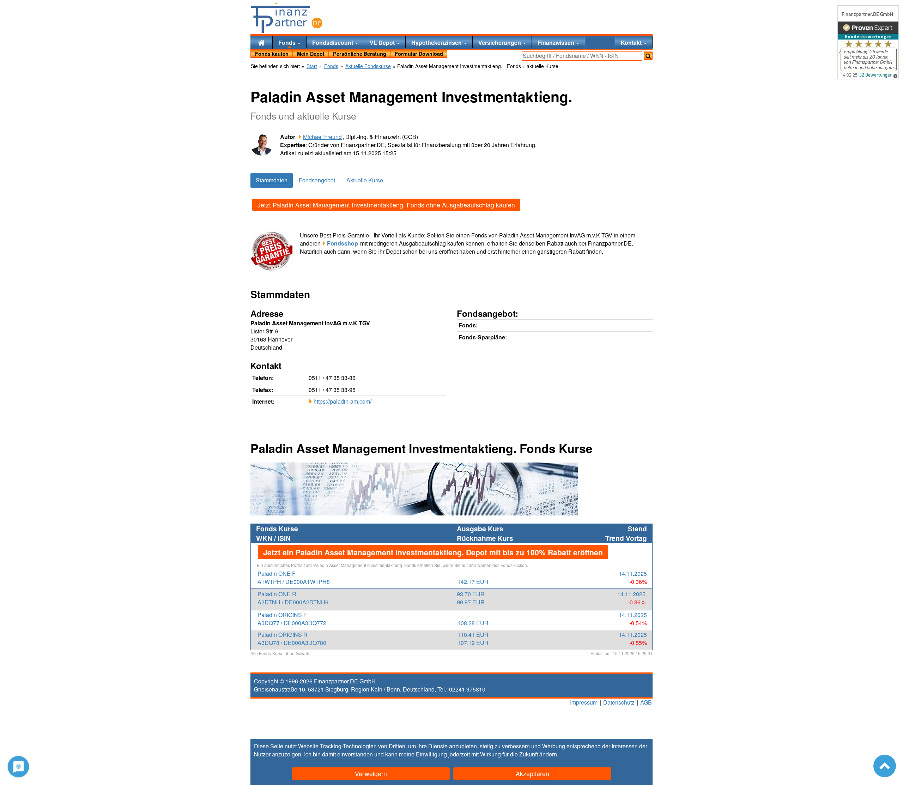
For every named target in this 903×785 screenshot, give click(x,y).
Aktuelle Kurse (364, 180)
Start (312, 66)
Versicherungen (500, 42)
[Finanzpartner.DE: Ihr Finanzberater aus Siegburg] (286, 18)
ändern (548, 754)
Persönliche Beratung (359, 53)
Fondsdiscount (333, 42)
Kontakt (632, 42)
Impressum (584, 702)
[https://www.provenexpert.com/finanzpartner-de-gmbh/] (868, 42)
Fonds (287, 42)
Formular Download (419, 53)
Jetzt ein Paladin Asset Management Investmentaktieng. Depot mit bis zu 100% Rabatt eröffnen (433, 552)
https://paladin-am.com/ (342, 401)
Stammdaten (271, 180)
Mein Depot (311, 53)
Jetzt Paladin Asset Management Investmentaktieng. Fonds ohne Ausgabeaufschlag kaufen (386, 204)
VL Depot (383, 42)
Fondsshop (342, 243)
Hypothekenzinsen (437, 42)
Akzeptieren (532, 773)
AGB (646, 702)
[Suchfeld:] (582, 56)
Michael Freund (322, 137)
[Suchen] (648, 56)
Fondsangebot (317, 180)
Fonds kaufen (272, 53)
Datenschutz (619, 702)
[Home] (261, 42)
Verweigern (371, 773)
